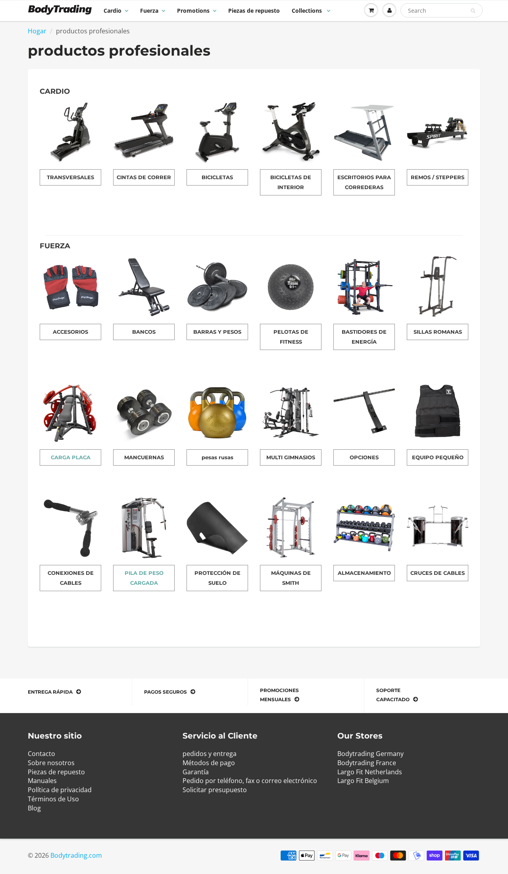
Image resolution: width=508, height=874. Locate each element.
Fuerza (149, 10)
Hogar (37, 31)
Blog (34, 808)
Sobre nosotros (51, 762)
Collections (307, 10)
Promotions (193, 10)
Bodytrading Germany (370, 753)
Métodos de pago (209, 762)
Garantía (196, 772)
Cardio (112, 10)
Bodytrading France (366, 762)
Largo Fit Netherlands (369, 772)
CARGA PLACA (70, 457)
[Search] (472, 10)
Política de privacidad (60, 789)
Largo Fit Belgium (363, 780)
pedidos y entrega (210, 753)
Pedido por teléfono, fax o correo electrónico (250, 780)
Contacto (41, 753)
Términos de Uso (53, 799)
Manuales (42, 780)
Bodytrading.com (76, 855)
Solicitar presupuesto (215, 789)
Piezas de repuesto (254, 10)
